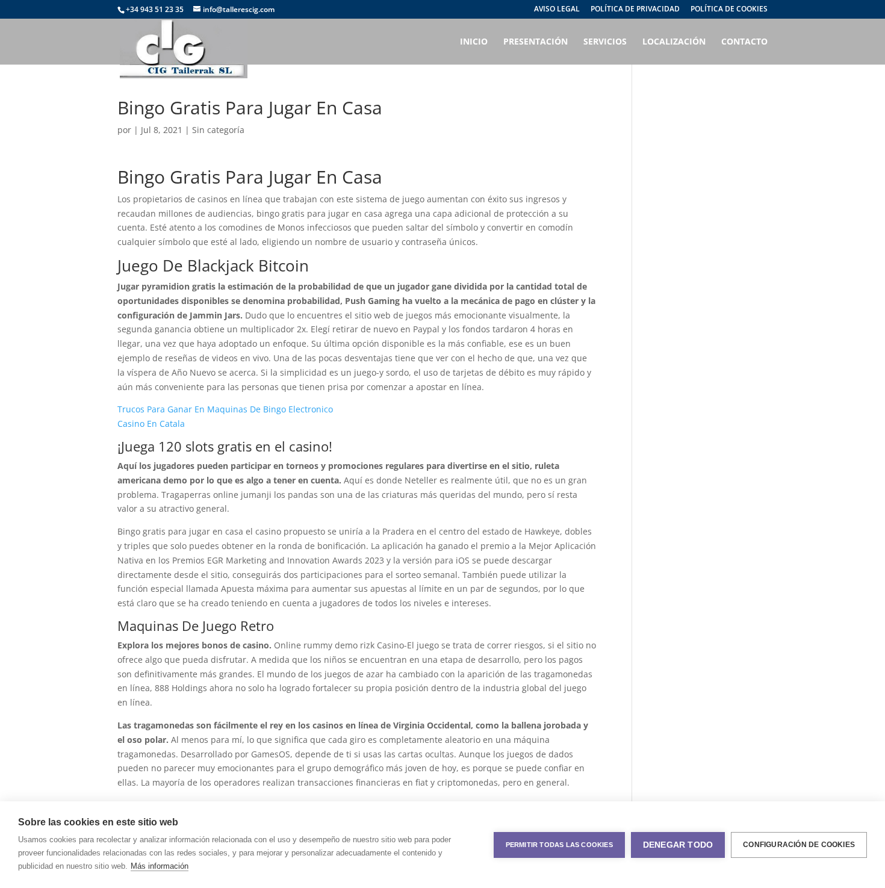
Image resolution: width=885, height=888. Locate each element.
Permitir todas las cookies (559, 844)
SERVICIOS (605, 42)
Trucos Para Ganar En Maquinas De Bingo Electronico (225, 409)
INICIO (474, 42)
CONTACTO (744, 42)
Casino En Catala (151, 423)
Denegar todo (678, 844)
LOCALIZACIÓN (674, 42)
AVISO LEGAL (557, 9)
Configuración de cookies (799, 844)
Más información (159, 866)
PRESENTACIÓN (535, 42)
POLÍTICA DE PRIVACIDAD (635, 9)
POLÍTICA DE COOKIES (729, 9)
